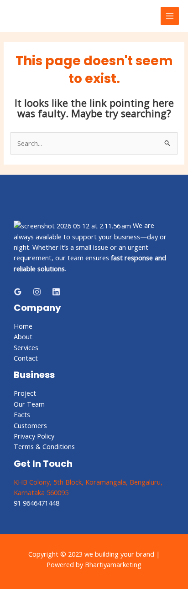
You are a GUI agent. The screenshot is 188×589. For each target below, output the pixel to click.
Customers (30, 425)
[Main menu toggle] (170, 16)
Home (23, 326)
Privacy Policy (34, 435)
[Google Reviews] (18, 292)
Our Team (29, 403)
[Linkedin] (56, 292)
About (23, 336)
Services (26, 347)
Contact (26, 357)
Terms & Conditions (44, 446)
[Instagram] (37, 292)
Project (25, 393)
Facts (22, 414)
